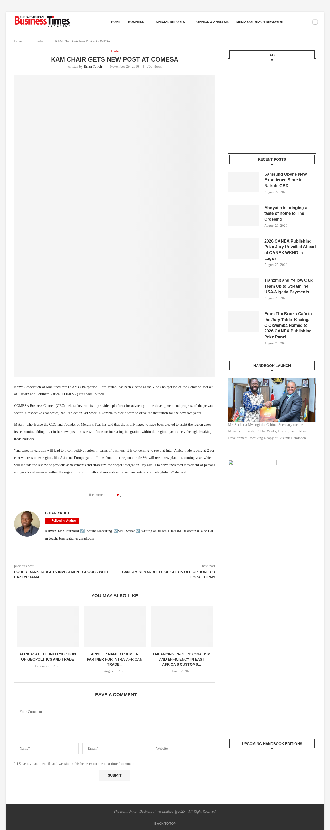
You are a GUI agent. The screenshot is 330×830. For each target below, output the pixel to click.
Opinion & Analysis (212, 22)
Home (115, 22)
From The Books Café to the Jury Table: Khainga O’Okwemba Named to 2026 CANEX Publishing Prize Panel (288, 325)
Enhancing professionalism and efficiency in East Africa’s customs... (181, 659)
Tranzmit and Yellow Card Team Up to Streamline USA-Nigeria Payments (289, 286)
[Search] (297, 22)
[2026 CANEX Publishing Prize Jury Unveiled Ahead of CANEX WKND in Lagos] (243, 248)
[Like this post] (120, 495)
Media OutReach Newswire (259, 22)
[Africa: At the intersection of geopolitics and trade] (48, 626)
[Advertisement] (272, 103)
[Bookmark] (306, 22)
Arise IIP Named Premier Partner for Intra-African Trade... (114, 659)
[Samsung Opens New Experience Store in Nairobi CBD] (243, 182)
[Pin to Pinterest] (135, 495)
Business (136, 22)
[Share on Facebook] (126, 495)
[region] (272, 411)
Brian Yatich (93, 67)
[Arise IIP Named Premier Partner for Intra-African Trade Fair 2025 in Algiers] (115, 626)
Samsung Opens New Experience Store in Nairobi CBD (285, 180)
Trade (39, 41)
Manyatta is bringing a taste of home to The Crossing (285, 213)
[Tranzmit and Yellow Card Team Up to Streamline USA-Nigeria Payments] (243, 288)
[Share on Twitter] (130, 495)
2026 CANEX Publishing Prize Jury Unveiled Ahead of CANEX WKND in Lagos (290, 250)
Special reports (170, 22)
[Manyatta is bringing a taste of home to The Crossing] (243, 215)
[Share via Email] (140, 495)
